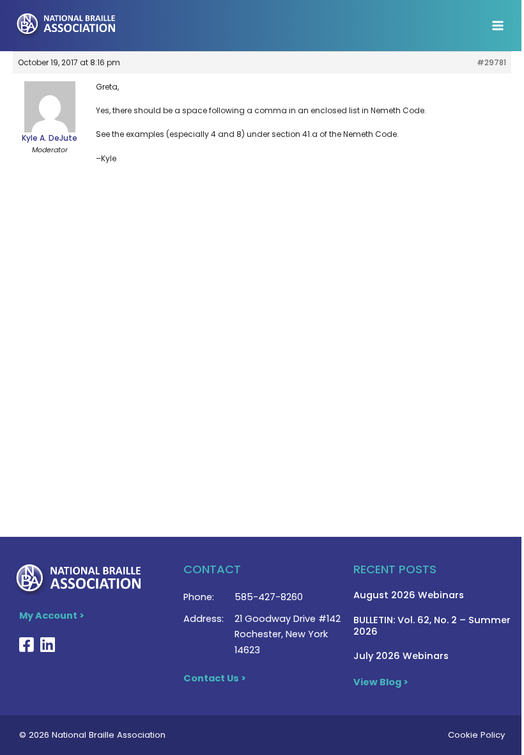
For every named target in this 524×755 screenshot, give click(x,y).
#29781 (491, 62)
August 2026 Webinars (408, 595)
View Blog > (380, 682)
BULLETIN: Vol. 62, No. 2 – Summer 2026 (432, 626)
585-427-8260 (269, 597)
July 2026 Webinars (401, 655)
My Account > (51, 615)
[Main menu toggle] (497, 25)
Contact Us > (214, 678)
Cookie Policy (476, 735)
